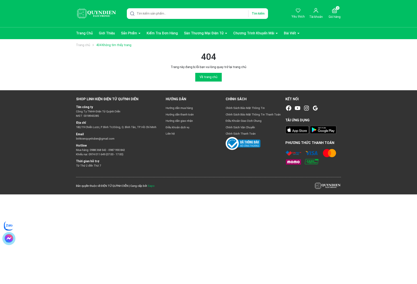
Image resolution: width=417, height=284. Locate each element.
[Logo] (327, 185)
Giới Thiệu (107, 33)
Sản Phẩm (129, 33)
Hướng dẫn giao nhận (179, 120)
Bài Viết (290, 33)
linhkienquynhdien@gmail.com (95, 138)
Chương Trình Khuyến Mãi (254, 33)
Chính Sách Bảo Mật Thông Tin (245, 108)
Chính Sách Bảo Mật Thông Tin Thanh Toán (253, 114)
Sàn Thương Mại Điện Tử (204, 33)
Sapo (151, 185)
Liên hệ (170, 133)
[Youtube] (297, 108)
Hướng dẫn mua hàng (179, 108)
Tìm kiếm (258, 13)
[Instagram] (306, 108)
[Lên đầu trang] (410, 270)
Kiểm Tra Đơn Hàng (162, 33)
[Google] (315, 108)
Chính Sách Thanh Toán (241, 133)
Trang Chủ (84, 33)
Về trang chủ (208, 77)
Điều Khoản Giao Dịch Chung (243, 120)
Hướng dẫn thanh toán (180, 114)
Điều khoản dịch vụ (177, 127)
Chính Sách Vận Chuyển (240, 127)
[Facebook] (288, 108)
